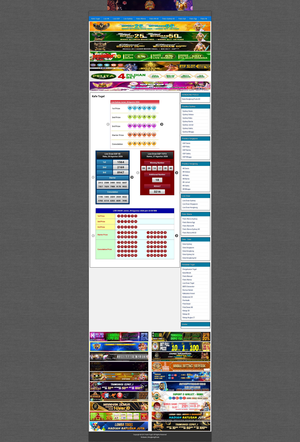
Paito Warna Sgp (189, 222)
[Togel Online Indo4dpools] (119, 426)
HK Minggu (186, 189)
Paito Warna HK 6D (189, 233)
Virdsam (144, 437)
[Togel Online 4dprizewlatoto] (119, 407)
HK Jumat (186, 182)
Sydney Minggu (188, 132)
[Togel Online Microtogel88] (119, 337)
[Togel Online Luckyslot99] (181, 347)
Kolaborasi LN (188, 297)
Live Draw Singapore (190, 204)
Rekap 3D (186, 311)
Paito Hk (204, 19)
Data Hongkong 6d (189, 258)
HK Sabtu (186, 186)
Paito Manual (187, 276)
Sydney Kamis (188, 121)
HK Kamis (186, 179)
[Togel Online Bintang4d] (119, 387)
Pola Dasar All (188, 307)
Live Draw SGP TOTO (157, 154)
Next (161, 124)
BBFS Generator (188, 286)
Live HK (106, 19)
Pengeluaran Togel (190, 269)
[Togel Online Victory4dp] (119, 347)
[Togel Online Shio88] (181, 416)
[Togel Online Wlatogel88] (119, 397)
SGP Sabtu (187, 154)
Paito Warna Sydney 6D (191, 229)
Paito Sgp (193, 19)
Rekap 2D (186, 314)
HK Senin (186, 168)
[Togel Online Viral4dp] (150, 86)
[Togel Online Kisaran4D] (150, 56)
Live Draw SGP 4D (112, 154)
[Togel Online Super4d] (150, 46)
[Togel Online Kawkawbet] (119, 357)
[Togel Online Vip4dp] (181, 357)
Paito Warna (141, 19)
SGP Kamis (187, 150)
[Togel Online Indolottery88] (181, 387)
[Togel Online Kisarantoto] (150, 66)
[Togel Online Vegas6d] (119, 367)
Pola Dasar (187, 304)
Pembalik (186, 300)
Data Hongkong (188, 251)
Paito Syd (182, 19)
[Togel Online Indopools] (181, 407)
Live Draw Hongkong (190, 207)
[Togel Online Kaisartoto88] (119, 416)
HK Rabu (186, 175)
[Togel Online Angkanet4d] (181, 397)
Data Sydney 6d (188, 254)
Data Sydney (187, 244)
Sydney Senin (188, 111)
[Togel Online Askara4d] (119, 377)
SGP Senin (186, 143)
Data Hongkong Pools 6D (191, 99)
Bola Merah (187, 273)
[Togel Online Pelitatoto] (150, 76)
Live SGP (116, 19)
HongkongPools (153, 437)
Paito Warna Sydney (190, 219)
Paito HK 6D (154, 19)
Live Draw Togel (188, 283)
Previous (108, 124)
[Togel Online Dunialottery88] (181, 367)
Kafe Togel (95, 19)
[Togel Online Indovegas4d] (181, 426)
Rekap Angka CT (189, 318)
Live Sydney (128, 19)
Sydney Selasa (188, 114)
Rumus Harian (188, 290)
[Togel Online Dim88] (150, 36)
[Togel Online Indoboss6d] (181, 337)
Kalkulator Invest (189, 293)
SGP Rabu (186, 147)
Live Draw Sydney (189, 201)
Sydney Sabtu (188, 128)
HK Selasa (186, 172)
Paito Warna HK (188, 226)
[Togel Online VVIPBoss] (150, 26)
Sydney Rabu (187, 118)
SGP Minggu (187, 157)
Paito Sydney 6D (168, 19)
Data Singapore (188, 248)
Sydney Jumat (188, 125)
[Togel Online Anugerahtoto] (181, 377)
